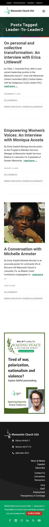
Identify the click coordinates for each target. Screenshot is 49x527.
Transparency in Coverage (32, 495)
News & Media (38, 461)
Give (43, 485)
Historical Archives (19, 3)
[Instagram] (21, 520)
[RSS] (33, 520)
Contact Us (39, 3)
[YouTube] (39, 520)
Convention (30, 3)
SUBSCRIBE (34, 513)
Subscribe (40, 468)
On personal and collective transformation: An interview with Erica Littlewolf (22, 52)
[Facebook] (10, 520)
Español (9, 3)
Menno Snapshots (13, 107)
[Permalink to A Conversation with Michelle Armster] (24, 222)
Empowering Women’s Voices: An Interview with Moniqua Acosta (24, 135)
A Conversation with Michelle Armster (23, 251)
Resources (40, 480)
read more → (11, 86)
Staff (42, 488)
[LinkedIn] (27, 520)
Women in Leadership (33, 107)
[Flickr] (16, 520)
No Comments (10, 100)
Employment (39, 492)
